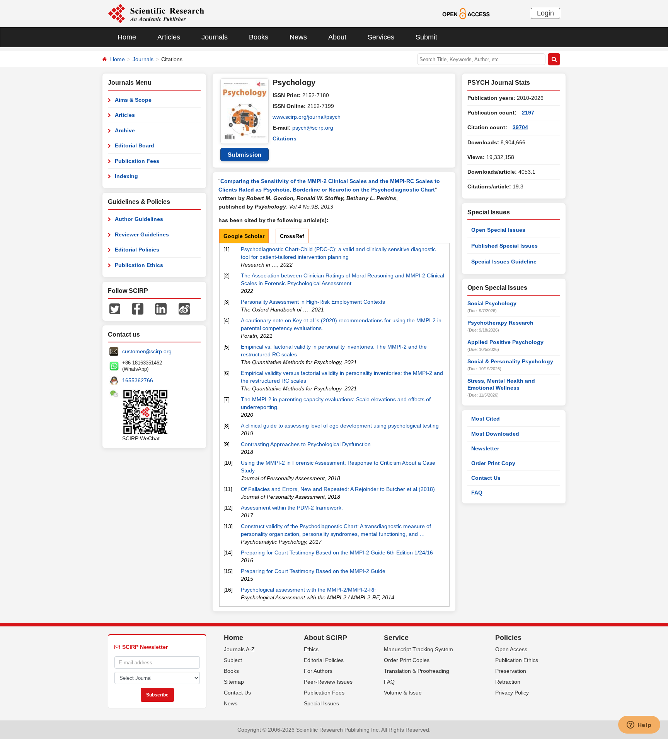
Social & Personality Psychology (510, 361)
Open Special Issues (498, 230)
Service (396, 637)
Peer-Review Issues (328, 682)
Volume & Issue (403, 692)
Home (127, 37)
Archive (125, 130)
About (337, 37)
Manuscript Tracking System (418, 649)
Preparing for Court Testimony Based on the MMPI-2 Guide (313, 571)
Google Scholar (243, 236)
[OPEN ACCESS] (466, 13)
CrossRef (292, 236)
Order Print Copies (406, 660)
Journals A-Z (239, 649)
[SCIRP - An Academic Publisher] (156, 13)
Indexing (126, 176)
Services (381, 37)
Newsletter (485, 448)
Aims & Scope (133, 100)
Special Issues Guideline (504, 261)
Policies (508, 637)
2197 (528, 112)
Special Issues (321, 703)
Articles (168, 37)
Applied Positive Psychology (505, 342)
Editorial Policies (137, 249)
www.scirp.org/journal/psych (307, 117)
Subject (233, 660)
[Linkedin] (161, 308)
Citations (285, 138)
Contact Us (486, 478)
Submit (426, 37)
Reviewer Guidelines (142, 234)
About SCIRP (325, 637)
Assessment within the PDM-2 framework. (292, 508)
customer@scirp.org (147, 351)
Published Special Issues (504, 246)
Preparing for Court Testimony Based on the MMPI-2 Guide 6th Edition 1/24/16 (337, 552)
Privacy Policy (512, 692)
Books (258, 37)
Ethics (311, 649)
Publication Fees (137, 161)
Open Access (511, 649)
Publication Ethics (139, 265)
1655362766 (137, 380)
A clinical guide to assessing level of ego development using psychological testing (340, 426)
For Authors (318, 671)
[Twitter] (114, 308)
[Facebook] (137, 308)
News (298, 37)
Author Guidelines (139, 219)
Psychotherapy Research (500, 323)
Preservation (510, 671)
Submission (245, 154)
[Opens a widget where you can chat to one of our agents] (639, 725)
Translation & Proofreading (416, 671)
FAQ (476, 492)
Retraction (507, 682)
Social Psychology (491, 303)
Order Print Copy (493, 463)
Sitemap (234, 682)
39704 (520, 127)
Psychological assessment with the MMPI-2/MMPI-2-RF (309, 590)
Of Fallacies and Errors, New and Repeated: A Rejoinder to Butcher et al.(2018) (338, 489)
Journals (214, 37)
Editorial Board (134, 145)
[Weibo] (184, 308)
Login (545, 13)
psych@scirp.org (312, 128)
